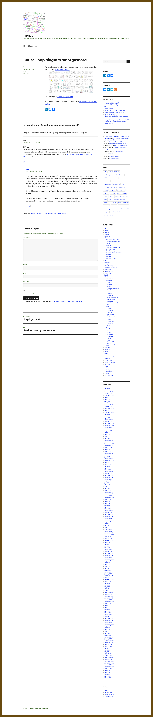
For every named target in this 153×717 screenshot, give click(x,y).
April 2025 (107, 401)
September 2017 (109, 520)
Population (110, 321)
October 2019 (108, 479)
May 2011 (107, 609)
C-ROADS (106, 178)
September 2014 (109, 540)
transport (106, 212)
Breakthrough (120, 174)
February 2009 (108, 657)
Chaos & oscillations (113, 288)
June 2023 (107, 434)
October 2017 (108, 518)
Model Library (28, 46)
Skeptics (108, 256)
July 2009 (107, 648)
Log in (106, 690)
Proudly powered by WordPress (39, 708)
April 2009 (107, 654)
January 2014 (108, 551)
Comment (27, 238)
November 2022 (109, 444)
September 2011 (109, 602)
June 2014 (107, 544)
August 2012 (107, 581)
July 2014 (107, 542)
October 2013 (108, 557)
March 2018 (107, 509)
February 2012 (108, 592)
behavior (107, 234)
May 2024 (107, 416)
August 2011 (107, 603)
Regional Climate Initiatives (114, 253)
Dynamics (110, 312)
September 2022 (109, 446)
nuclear (106, 202)
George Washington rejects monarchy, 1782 (117, 120)
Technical (109, 280)
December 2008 (109, 661)
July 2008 (107, 670)
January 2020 (108, 473)
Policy (114, 202)
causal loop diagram (62, 69)
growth (106, 196)
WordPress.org (108, 696)
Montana (122, 199)
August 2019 (107, 481)
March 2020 (107, 470)
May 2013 (107, 566)
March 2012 (107, 590)
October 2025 (108, 394)
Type (107, 327)
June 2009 (107, 650)
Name (25, 264)
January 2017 (108, 531)
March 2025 (107, 403)
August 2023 (108, 431)
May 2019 (107, 486)
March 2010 (107, 635)
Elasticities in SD (114, 157)
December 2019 (108, 475)
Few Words (107, 269)
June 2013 (107, 564)
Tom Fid (29, 169)
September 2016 (109, 535)
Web (108, 305)
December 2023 (109, 423)
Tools (106, 366)
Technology (107, 209)
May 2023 (107, 436)
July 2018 (107, 501)
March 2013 (107, 570)
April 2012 (107, 589)
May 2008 (107, 674)
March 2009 (107, 655)
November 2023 (109, 425)
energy (106, 190)
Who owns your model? (111, 107)
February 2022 (108, 453)
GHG (118, 193)
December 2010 (109, 618)
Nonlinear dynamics (113, 297)
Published (110, 336)
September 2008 (109, 667)
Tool (108, 340)
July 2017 (106, 524)
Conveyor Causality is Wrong (117, 144)
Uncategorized (108, 375)
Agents (109, 282)
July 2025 (107, 397)
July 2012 (107, 583)
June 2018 (107, 503)
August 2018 (107, 499)
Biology (109, 308)
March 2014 (107, 548)
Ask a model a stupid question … (113, 105)
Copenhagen (107, 184)
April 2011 (107, 611)
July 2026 (107, 388)
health (111, 196)
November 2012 (108, 576)
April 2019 (107, 488)
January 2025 (108, 407)
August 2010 (107, 626)
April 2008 (107, 676)
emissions (122, 187)
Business (107, 236)
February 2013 (108, 572)
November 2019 (108, 477)
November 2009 (109, 642)
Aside (106, 230)
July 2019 (107, 483)
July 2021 (107, 457)
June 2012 (107, 585)
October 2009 (108, 644)
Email (25, 273)
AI (105, 228)
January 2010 (108, 639)
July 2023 (107, 433)
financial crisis (121, 190)
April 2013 (107, 568)
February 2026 (108, 392)
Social (109, 325)
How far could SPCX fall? (111, 103)
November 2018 (108, 494)
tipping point (125, 209)
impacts (108, 245)
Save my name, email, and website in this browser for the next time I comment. (52, 293)
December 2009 (109, 641)
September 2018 (109, 498)
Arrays (109, 286)
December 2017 (108, 514)
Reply (25, 162)
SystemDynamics (28, 72)
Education (107, 262)
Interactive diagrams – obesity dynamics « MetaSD (49, 213)
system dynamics (123, 205)
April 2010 (107, 633)
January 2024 (108, 421)
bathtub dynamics (109, 174)
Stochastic (110, 301)
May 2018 (107, 505)
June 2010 (107, 629)
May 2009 (107, 652)
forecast (106, 193)
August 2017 (107, 522)
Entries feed (108, 692)
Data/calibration (112, 290)
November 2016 (108, 533)
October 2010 (108, 622)
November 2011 (108, 598)
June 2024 (107, 414)
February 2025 (108, 405)
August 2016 (107, 537)
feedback (112, 190)
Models (116, 199)
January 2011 (108, 616)
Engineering (111, 316)
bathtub (116, 171)
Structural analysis (112, 303)
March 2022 (107, 451)
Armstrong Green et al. (112, 240)
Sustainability (108, 360)
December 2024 (109, 408)
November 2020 (109, 460)
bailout (111, 171)
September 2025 (109, 395)
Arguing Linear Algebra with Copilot (114, 110)
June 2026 (107, 390)
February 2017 (108, 529)
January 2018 (108, 512)
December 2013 (109, 553)
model (111, 199)
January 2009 (108, 659)
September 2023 (109, 429)
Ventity (108, 370)
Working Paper (111, 344)
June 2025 (107, 399)
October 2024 (108, 410)
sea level (113, 205)
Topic (107, 306)
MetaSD (28, 35)
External (109, 331)
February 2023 (108, 440)
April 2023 (107, 438)
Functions (110, 295)
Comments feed (109, 694)
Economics (110, 314)
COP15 (120, 181)
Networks (107, 349)
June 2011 (107, 607)
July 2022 (107, 449)
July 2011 (106, 605)
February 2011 (108, 615)
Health (109, 319)
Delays (109, 292)
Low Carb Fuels (110, 249)
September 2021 (109, 455)
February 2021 (108, 459)
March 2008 (107, 678)
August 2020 (108, 464)
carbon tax (107, 181)
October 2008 (108, 665)
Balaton (106, 232)
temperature (116, 209)
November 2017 (108, 516)
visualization (26, 73)
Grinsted (124, 193)
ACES (105, 171)
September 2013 (109, 559)
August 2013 (107, 561)
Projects (106, 355)
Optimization (111, 299)
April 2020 (107, 468)
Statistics (107, 358)
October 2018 (108, 496)
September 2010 (109, 624)
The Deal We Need (111, 258)
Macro (109, 332)
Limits (105, 199)
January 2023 (108, 442)
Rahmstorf (107, 205)
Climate (114, 181)
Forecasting (107, 273)
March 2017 (107, 527)
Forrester (113, 193)
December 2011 (108, 596)
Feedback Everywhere (110, 267)
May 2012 (107, 587)
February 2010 (108, 637)
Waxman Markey (108, 215)
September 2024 (109, 412)
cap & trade (114, 178)
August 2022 (108, 447)
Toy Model (110, 342)
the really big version (65, 96)
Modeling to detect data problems (114, 112)
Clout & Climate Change (113, 241)
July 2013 (107, 563)
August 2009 (108, 646)
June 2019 (107, 485)
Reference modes (109, 114)
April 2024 (107, 418)
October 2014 (108, 538)
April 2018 (107, 507)
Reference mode (109, 357)
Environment (111, 318)
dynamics (106, 187)
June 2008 (107, 672)
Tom (24, 67)
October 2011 (108, 600)
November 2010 (108, 620)
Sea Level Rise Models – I (116, 142)
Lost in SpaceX (108, 109)
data (123, 184)
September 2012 (109, 579)
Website (26, 282)
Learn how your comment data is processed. (67, 301)
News (106, 351)
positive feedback (123, 202)
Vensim (113, 212)
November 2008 (109, 663)
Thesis (109, 338)
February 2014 (108, 550)
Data (105, 260)
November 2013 (108, 555)
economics (114, 187)
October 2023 (108, 427)
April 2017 (107, 525)
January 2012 (108, 594)
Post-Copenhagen (111, 251)
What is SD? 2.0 (118, 151)
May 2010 (107, 631)
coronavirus (116, 184)
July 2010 (107, 628)
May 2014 (107, 546)
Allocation (110, 284)
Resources (110, 323)
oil (110, 202)
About (38, 46)
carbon (122, 178)
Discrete (109, 293)
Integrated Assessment (121, 196)
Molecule (110, 334)
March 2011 (107, 613)
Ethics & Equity (108, 266)
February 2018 (108, 511)
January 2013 (108, 574)
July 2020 (107, 466)
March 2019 (107, 490)
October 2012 (108, 577)
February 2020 (108, 472)
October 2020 (108, 462)
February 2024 (108, 420)
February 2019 (108, 492)
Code (108, 329)
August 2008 (108, 668)
